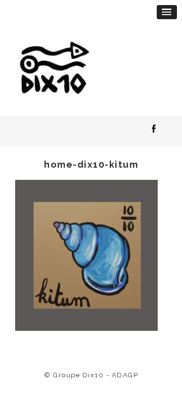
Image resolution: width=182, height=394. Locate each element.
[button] (167, 12)
